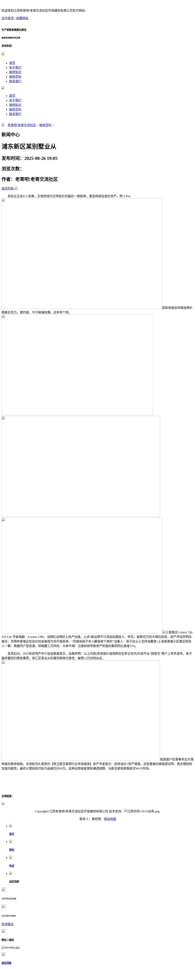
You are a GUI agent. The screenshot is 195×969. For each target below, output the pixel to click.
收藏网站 (22, 18)
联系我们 (15, 81)
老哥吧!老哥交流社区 (22, 125)
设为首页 (8, 18)
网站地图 (110, 819)
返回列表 (8, 188)
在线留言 (8, 924)
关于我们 (15, 67)
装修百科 (15, 76)
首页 (12, 63)
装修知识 (15, 72)
